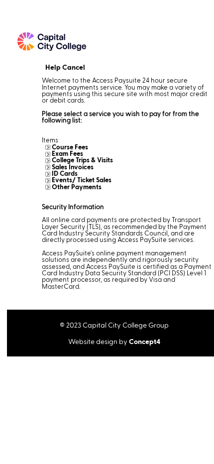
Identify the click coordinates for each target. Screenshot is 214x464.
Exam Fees (67, 153)
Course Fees (70, 147)
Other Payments (77, 187)
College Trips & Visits (82, 160)
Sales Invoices (73, 167)
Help (53, 67)
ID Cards (65, 173)
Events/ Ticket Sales (81, 180)
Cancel (73, 67)
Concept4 (144, 341)
